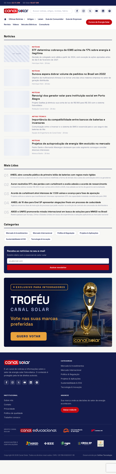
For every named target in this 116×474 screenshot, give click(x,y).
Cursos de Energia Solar (99, 22)
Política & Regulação (65, 233)
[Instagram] (83, 10)
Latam (40, 19)
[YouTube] (96, 10)
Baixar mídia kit (69, 410)
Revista (7, 24)
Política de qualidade (13, 413)
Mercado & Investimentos (17, 233)
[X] (90, 10)
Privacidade (9, 409)
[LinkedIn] (103, 10)
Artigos (30, 19)
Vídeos (16, 24)
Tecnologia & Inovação (40, 239)
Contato (7, 404)
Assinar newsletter (58, 267)
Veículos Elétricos (29, 24)
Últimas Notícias (16, 19)
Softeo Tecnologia (104, 455)
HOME (5, 19)
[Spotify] (109, 10)
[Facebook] (77, 10)
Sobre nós (8, 400)
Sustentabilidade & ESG (16, 239)
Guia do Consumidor (55, 19)
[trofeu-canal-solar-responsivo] (58, 312)
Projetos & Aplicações (89, 233)
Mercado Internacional (42, 233)
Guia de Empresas (74, 19)
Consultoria (44, 24)
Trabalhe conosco (12, 417)
